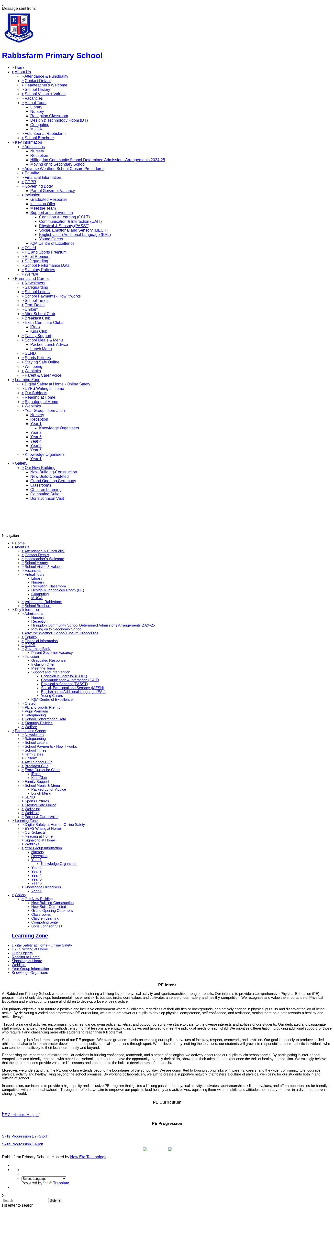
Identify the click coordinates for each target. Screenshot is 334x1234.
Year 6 (36, 450)
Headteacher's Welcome (46, 85)
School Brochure (39, 138)
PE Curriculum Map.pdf (20, 1115)
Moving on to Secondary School (58, 164)
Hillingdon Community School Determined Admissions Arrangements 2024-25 (97, 160)
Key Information (28, 142)
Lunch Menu (41, 349)
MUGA (36, 129)
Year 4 (36, 441)
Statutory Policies (40, 270)
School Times (36, 300)
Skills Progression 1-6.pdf (22, 1144)
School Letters (37, 292)
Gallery (21, 463)
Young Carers (51, 239)
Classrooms (40, 485)
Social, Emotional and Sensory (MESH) (73, 230)
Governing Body (39, 186)
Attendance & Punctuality (46, 76)
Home (20, 67)
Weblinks (33, 371)
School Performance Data (47, 265)
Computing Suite (44, 494)
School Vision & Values (45, 94)
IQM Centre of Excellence (52, 243)
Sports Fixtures (38, 358)
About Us (23, 72)
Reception (39, 155)
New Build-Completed (49, 476)
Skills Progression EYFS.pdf (24, 1136)
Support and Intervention (51, 213)
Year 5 (36, 446)
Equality (32, 173)
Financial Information (43, 177)
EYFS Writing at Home (44, 388)
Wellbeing (33, 366)
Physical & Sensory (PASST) (64, 226)
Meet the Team (43, 208)
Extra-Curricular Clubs (44, 322)
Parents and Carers (32, 279)
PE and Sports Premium (46, 252)
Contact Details (38, 81)
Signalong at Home (41, 402)
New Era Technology (88, 1157)
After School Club (39, 314)
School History (37, 89)
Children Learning (46, 490)
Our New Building (40, 468)
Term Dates (35, 305)
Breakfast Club (37, 318)
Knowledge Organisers (59, 428)
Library (36, 107)
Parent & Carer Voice (43, 375)
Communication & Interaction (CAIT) (70, 221)
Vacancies (34, 98)
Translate (61, 1183)
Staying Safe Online (42, 362)
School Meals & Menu (44, 340)
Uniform (31, 309)
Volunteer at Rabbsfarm (45, 133)
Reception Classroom (49, 116)
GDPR (30, 182)
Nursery (37, 111)
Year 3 (36, 437)
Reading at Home (40, 397)
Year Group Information (45, 410)
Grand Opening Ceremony (53, 481)
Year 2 (36, 432)
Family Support (38, 336)
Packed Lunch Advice (49, 344)
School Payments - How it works (53, 296)
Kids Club (38, 331)
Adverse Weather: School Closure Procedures (64, 169)
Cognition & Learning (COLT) (64, 217)
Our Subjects (36, 393)
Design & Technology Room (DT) (59, 120)
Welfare (31, 274)
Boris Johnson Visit (47, 498)
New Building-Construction (53, 472)
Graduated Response (48, 199)
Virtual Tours (35, 103)
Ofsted (30, 248)
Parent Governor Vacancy (52, 191)
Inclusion (32, 195)
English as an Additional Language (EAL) (75, 235)
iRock (35, 327)
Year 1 (36, 424)
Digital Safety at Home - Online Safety (57, 384)
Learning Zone (27, 380)
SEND (30, 353)
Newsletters (35, 283)
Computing (39, 125)
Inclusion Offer (42, 204)
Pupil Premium (37, 257)
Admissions (34, 147)
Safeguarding (36, 261)
